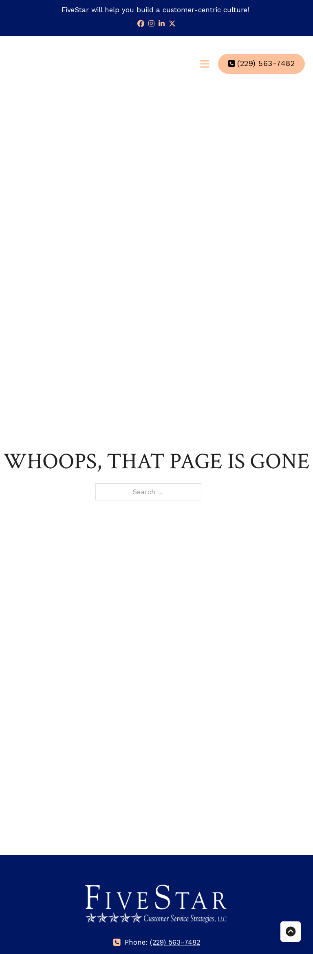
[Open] (205, 64)
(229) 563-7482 (266, 63)
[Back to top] (290, 931)
